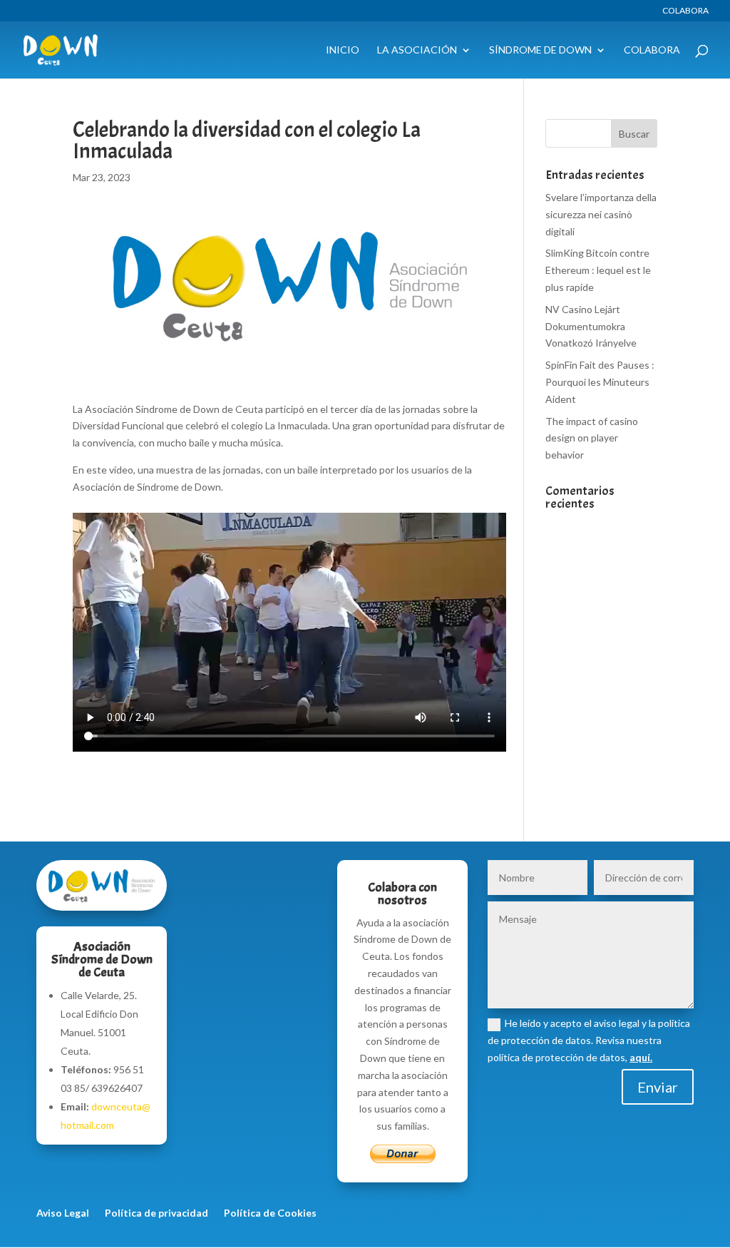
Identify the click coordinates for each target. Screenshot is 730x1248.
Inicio (342, 50)
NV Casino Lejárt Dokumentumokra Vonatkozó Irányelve (591, 326)
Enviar (657, 1086)
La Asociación (417, 50)
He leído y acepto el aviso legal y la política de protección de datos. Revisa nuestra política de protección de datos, (589, 1040)
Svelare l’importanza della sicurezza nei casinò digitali (601, 214)
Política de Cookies (270, 1213)
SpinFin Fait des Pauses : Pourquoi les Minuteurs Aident (599, 382)
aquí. (640, 1057)
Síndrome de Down (540, 50)
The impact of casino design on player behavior (591, 438)
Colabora (685, 11)
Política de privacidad (156, 1213)
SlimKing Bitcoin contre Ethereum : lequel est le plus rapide (598, 270)
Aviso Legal (62, 1213)
